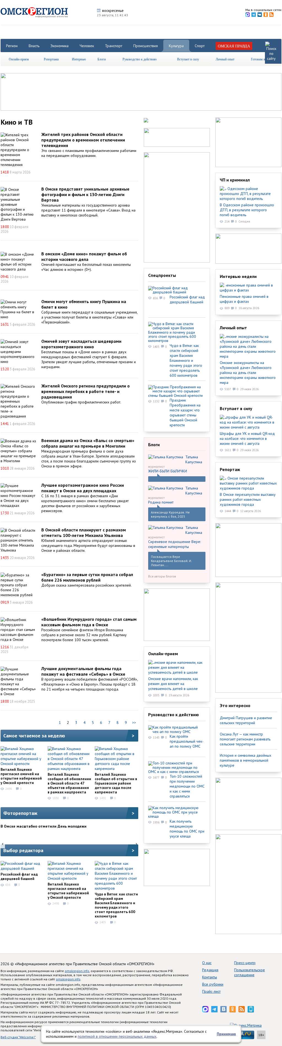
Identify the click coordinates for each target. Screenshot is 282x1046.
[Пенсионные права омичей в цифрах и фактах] (248, 288)
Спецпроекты (162, 275)
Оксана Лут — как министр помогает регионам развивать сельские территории (245, 739)
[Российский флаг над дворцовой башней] (22, 866)
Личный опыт (225, 59)
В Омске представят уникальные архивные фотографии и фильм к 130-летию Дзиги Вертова (85, 194)
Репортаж (230, 469)
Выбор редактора (23, 850)
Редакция (210, 969)
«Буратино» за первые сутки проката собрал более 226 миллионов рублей (87, 577)
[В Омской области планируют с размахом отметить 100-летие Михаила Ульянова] (18, 540)
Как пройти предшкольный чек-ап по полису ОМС (187, 741)
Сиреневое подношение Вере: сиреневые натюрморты (174, 544)
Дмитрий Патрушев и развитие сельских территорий (246, 720)
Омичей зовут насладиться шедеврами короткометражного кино (81, 343)
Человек (87, 45)
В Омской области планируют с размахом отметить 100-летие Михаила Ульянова (83, 532)
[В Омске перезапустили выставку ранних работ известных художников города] (248, 483)
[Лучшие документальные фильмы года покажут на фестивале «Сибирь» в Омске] (18, 681)
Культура (176, 45)
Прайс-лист (211, 991)
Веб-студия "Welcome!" (18, 1037)
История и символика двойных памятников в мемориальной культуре (245, 760)
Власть (34, 45)
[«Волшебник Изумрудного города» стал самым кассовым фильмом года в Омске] (18, 629)
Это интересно (235, 705)
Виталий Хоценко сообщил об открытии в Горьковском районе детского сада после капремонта (116, 783)
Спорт (200, 45)
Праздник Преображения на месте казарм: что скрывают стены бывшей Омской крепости (185, 412)
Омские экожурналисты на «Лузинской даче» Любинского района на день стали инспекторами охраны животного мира (248, 372)
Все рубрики (212, 984)
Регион (12, 45)
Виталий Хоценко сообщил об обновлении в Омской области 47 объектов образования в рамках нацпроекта (69, 783)
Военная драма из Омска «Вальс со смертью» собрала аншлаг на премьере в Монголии (87, 443)
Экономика (59, 45)
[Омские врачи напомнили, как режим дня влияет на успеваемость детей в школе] (176, 667)
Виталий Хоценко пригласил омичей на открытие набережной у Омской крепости (21, 776)
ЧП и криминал (235, 180)
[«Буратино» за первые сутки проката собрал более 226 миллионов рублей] (18, 585)
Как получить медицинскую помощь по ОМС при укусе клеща (187, 829)
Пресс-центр (245, 962)
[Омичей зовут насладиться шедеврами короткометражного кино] (18, 351)
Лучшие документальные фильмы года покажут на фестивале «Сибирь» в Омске (83, 671)
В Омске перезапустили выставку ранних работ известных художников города (248, 499)
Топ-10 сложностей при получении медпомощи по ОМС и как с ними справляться (187, 786)
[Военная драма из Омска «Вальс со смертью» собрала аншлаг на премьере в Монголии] (18, 450)
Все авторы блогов (162, 576)
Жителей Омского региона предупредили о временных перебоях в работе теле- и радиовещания (85, 391)
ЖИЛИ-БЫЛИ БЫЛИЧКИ (167, 471)
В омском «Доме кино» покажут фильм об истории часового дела (84, 256)
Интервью (79, 59)
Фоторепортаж (20, 813)
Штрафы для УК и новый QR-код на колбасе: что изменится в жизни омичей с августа (247, 438)
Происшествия (145, 45)
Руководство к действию (140, 59)
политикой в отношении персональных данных (117, 1036)
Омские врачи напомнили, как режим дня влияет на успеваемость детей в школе (173, 683)
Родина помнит (160, 502)
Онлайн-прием (19, 59)
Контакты (209, 977)
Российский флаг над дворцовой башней (19, 876)
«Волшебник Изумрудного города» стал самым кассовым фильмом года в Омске (89, 621)
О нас (207, 962)
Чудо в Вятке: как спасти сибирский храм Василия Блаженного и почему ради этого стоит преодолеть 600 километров (116, 905)
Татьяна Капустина (193, 459)
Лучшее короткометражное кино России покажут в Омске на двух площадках (82, 487)
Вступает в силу (188, 59)
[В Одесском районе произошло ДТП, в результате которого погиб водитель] (248, 193)
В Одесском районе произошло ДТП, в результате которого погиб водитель (247, 209)
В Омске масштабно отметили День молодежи (43, 826)
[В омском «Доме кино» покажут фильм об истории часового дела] (18, 262)
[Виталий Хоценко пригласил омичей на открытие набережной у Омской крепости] (22, 756)
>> (134, 722)
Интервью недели (238, 276)
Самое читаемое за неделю (34, 735)
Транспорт (113, 45)
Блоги (101, 59)
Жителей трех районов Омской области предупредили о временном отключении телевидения (83, 140)
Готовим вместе (262, 59)
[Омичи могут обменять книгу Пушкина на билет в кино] (18, 309)
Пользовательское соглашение (249, 972)
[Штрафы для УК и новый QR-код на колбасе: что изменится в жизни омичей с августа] (248, 422)
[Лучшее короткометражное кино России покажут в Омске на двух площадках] (18, 495)
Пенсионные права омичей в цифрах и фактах (244, 299)
